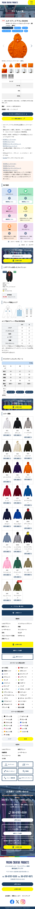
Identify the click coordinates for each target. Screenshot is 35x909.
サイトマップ (26, 896)
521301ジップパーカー (9, 139)
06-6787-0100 (19, 812)
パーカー (25, 28)
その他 (4, 758)
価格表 (17, 618)
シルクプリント (6, 623)
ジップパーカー (6, 31)
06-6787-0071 (27, 876)
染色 (3, 632)
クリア (9, 739)
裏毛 (26, 31)
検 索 (25, 739)
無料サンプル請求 (17, 833)
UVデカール (21, 635)
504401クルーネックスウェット (12, 144)
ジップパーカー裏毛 (17, 31)
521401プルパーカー (9, 141)
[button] (31, 46)
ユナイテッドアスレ (7, 28)
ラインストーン (22, 629)
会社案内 (7, 896)
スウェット (17, 28)
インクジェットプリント (25, 623)
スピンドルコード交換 (8, 635)
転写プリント (5, 626)
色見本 (17, 744)
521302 (5, 158)
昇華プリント (5, 638)
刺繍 (19, 626)
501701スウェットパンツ (10, 146)
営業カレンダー (16, 896)
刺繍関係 (4, 752)
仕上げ (20, 632)
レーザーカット (6, 629)
